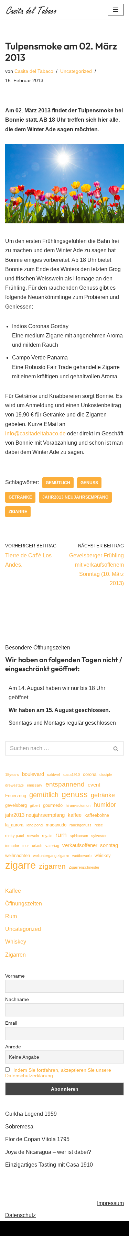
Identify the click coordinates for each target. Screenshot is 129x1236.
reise (99, 825)
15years (12, 774)
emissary (34, 785)
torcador (12, 846)
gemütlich (58, 482)
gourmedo (53, 805)
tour (25, 846)
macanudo (56, 824)
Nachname (17, 999)
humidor (105, 804)
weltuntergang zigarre (51, 856)
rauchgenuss (80, 825)
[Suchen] (116, 748)
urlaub (37, 846)
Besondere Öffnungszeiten (37, 647)
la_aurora (14, 824)
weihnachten (17, 855)
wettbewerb (82, 856)
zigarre (18, 511)
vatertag (52, 846)
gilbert (35, 805)
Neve (29, 1229)
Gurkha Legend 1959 (31, 1114)
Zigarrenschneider (84, 867)
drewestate (14, 785)
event (94, 785)
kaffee (75, 815)
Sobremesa (19, 1126)
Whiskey (15, 942)
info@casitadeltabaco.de (35, 433)
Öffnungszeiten (23, 903)
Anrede (13, 1046)
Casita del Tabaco (33, 71)
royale (47, 836)
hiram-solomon (78, 805)
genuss (89, 482)
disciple (105, 774)
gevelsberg (16, 805)
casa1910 (71, 774)
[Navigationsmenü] (116, 9)
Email (11, 1023)
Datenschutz (20, 1215)
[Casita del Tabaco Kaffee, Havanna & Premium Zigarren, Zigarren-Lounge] (32, 10)
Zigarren (15, 955)
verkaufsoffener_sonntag (90, 845)
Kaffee (13, 891)
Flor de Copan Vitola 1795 (37, 1139)
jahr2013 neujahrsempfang (75, 497)
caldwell (53, 774)
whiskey (103, 855)
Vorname (15, 976)
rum (61, 834)
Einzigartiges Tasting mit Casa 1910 (49, 1165)
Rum (11, 916)
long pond (34, 825)
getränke (20, 497)
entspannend (65, 784)
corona (89, 774)
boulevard (33, 774)
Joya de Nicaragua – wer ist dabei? (48, 1152)
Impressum (110, 1203)
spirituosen (79, 836)
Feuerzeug (15, 795)
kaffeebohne (97, 815)
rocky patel (14, 836)
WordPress (92, 1229)
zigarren (52, 866)
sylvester (99, 836)
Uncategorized (76, 71)
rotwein (33, 836)
